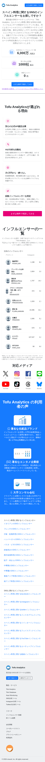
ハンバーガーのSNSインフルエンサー (19, 539)
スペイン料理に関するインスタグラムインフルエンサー (22, 616)
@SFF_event (16, 347)
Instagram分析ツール (13, 701)
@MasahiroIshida (17, 302)
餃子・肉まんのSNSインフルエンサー (19, 560)
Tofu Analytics (11, 689)
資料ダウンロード (25, 678)
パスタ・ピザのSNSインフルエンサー (19, 545)
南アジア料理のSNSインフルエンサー (19, 581)
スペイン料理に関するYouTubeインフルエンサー (22, 640)
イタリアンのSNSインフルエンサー (18, 524)
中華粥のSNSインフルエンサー (16, 565)
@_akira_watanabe (18, 311)
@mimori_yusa (15, 283)
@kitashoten (16, 320)
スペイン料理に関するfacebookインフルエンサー (22, 595)
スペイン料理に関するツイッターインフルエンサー (22, 624)
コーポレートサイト (13, 728)
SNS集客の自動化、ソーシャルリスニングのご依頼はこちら (22, 89)
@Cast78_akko (16, 329)
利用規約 (9, 738)
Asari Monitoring (11, 695)
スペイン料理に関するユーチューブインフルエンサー (22, 647)
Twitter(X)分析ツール (13, 704)
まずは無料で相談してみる (34, 5)
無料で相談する (12, 678)
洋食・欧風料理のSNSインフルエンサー (20, 534)
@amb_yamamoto (16, 273)
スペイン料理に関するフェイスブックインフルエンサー (22, 632)
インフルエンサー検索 (13, 715)
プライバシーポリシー (13, 734)
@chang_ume (16, 263)
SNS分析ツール (11, 698)
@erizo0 (14, 338)
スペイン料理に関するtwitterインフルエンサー (22, 610)
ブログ (8, 731)
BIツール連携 (10, 718)
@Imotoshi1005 (14, 294)
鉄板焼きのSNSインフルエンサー (17, 550)
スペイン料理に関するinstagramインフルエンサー (22, 603)
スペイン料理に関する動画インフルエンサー (21, 654)
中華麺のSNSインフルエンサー (16, 571)
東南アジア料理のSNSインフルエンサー (20, 576)
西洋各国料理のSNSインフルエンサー (19, 555)
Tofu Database (11, 692)
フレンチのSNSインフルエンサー (17, 529)
